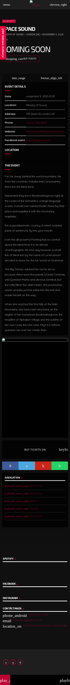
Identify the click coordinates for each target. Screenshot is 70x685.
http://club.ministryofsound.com (45, 131)
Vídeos (34, 501)
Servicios (35, 493)
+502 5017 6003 (38, 614)
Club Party (9, 21)
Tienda (34, 508)
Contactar (36, 516)
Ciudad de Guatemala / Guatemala (45, 625)
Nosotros (36, 485)
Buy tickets (21, 58)
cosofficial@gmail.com (27, 620)
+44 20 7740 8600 (36, 122)
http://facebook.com (38, 140)
